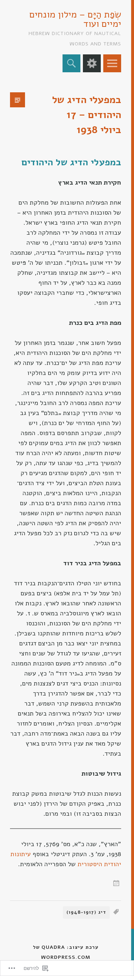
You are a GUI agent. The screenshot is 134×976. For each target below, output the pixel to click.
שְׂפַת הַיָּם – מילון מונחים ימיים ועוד (75, 19)
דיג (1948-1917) (86, 912)
